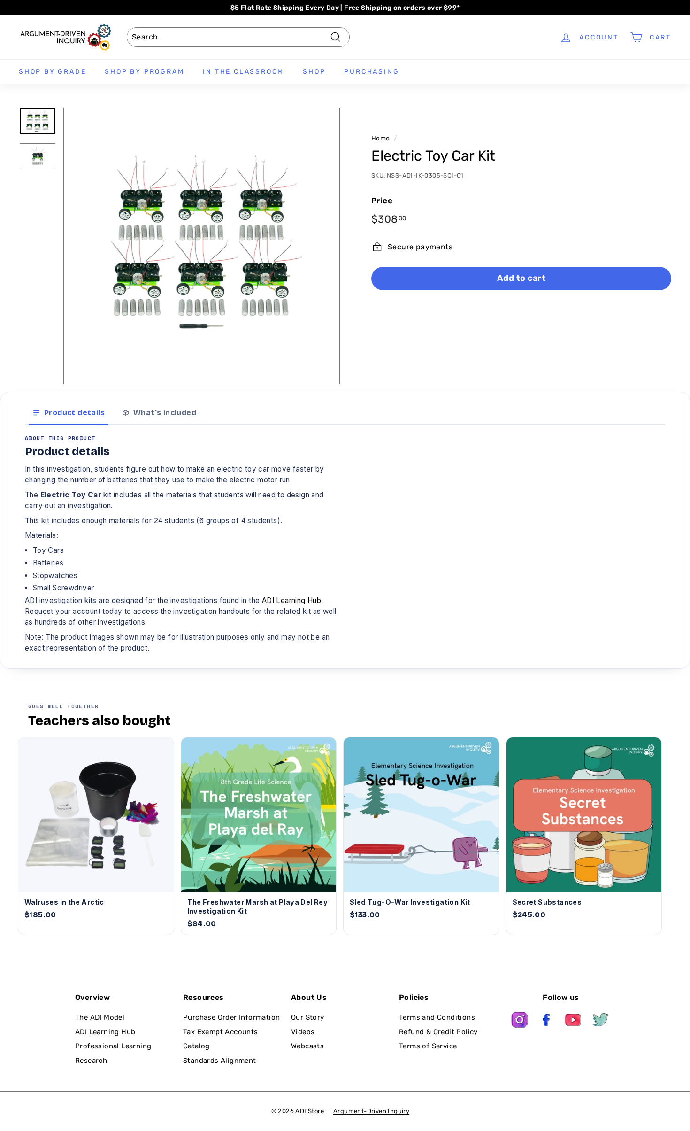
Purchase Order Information (231, 1017)
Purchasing (371, 72)
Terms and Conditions (437, 1017)
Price (381, 200)
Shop (314, 72)
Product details (74, 412)
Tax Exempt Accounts (220, 1032)
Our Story (307, 1017)
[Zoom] (201, 246)
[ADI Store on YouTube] (573, 1021)
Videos (302, 1032)
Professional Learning (113, 1046)
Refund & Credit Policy (438, 1032)
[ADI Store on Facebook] (546, 1021)
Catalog (196, 1046)
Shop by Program (144, 72)
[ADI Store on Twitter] (600, 1021)
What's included (164, 412)
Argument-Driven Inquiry (371, 1111)
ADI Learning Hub (291, 600)
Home (380, 138)
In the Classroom (243, 72)
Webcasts (307, 1046)
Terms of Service (428, 1046)
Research (91, 1060)
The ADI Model (99, 1017)
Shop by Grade (52, 72)
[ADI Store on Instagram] (519, 1021)
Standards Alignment (219, 1060)
